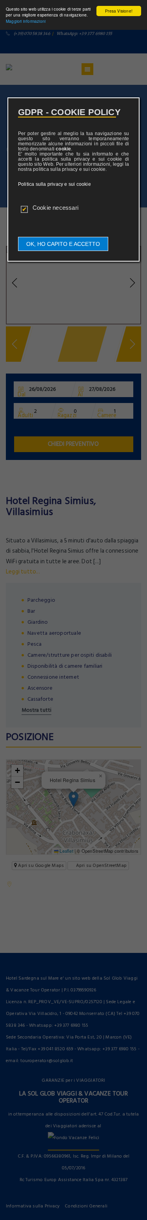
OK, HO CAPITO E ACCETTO (63, 244)
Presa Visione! (118, 11)
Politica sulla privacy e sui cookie (54, 184)
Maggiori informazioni (25, 21)
